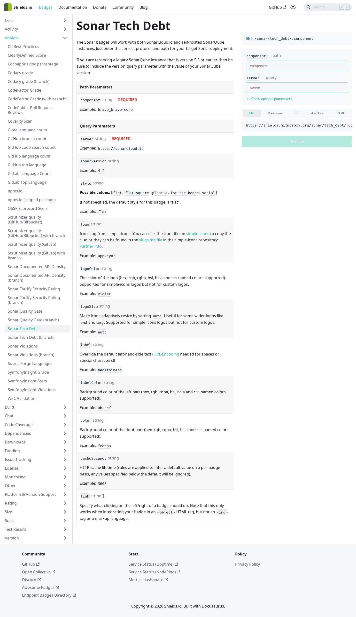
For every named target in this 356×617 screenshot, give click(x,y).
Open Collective (36, 572)
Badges (46, 7)
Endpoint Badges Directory (46, 595)
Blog (143, 7)
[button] (36, 20)
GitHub (275, 7)
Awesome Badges (38, 587)
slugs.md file (150, 240)
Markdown (275, 113)
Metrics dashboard (146, 579)
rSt (296, 113)
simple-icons (197, 233)
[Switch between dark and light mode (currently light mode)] (293, 7)
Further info (91, 246)
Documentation (72, 7)
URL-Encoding (166, 354)
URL (252, 113)
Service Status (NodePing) (152, 572)
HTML (340, 113)
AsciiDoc (317, 113)
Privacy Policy (247, 564)
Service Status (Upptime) (151, 564)
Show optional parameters (271, 99)
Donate (100, 7)
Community (123, 7)
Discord (29, 579)
